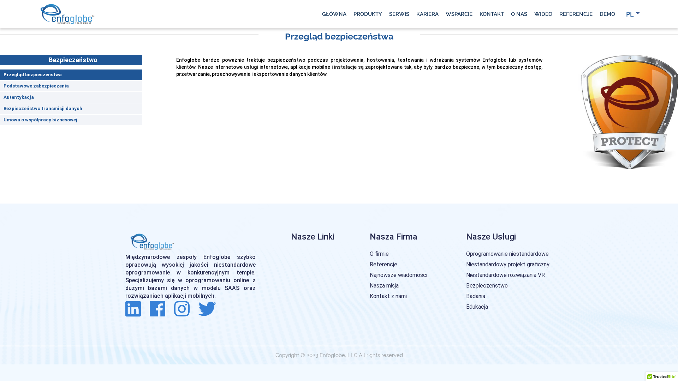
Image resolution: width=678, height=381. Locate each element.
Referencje (576, 14)
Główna (334, 14)
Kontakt (492, 14)
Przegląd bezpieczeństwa (33, 74)
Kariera (427, 14)
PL (630, 14)
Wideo (543, 14)
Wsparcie (459, 14)
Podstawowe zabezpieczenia (36, 86)
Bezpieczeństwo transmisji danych (43, 108)
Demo (607, 14)
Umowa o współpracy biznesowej (40, 119)
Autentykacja (19, 97)
